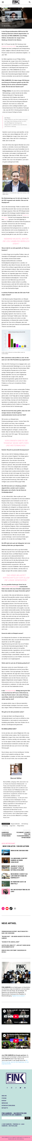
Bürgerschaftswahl (15, 823)
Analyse (6, 219)
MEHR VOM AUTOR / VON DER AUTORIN (16, 846)
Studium (4, 1098)
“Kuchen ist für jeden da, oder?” (11, 942)
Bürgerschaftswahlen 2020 (9, 46)
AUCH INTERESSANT (8, 843)
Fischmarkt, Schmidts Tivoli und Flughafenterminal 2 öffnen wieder (23, 835)
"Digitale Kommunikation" (18, 996)
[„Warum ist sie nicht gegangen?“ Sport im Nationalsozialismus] (6, 868)
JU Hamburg (5, 825)
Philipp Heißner (20, 825)
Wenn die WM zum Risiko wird (19, 850)
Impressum (5, 1103)
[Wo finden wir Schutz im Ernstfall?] (6, 884)
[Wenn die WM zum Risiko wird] (6, 852)
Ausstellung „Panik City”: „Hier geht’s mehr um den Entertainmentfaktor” (16, 946)
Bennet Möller (7, 25)
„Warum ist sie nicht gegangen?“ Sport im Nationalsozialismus (17, 868)
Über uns (4, 1095)
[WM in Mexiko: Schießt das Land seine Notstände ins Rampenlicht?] (6, 876)
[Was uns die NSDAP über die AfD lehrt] (6, 891)
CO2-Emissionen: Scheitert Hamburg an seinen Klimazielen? (19, 860)
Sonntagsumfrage (10, 690)
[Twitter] (20, 1087)
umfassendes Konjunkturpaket (10, 586)
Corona (3, 14)
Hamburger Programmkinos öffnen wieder (7, 834)
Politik (7, 14)
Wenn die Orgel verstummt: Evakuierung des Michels (14, 951)
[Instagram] (11, 1087)
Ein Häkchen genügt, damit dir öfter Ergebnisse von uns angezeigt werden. (15, 1062)
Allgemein (7, 6)
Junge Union (12, 825)
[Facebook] (7, 1087)
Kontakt (4, 1100)
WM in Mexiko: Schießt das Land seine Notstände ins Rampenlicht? (19, 876)
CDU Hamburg (24, 823)
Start (2, 6)
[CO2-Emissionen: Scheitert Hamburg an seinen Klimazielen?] (6, 860)
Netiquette (5, 1108)
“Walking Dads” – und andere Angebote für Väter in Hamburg (16, 937)
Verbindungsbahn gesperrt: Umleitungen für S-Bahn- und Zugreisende (15, 932)
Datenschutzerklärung (8, 1105)
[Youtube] (25, 1087)
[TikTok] (16, 1087)
